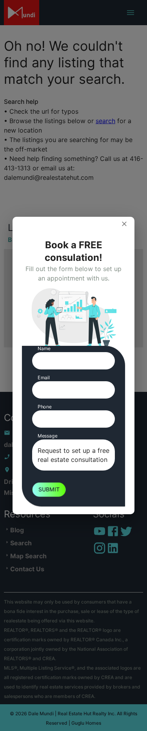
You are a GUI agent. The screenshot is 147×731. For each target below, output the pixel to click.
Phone (44, 407)
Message (47, 436)
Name (44, 348)
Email (44, 377)
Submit (49, 489)
